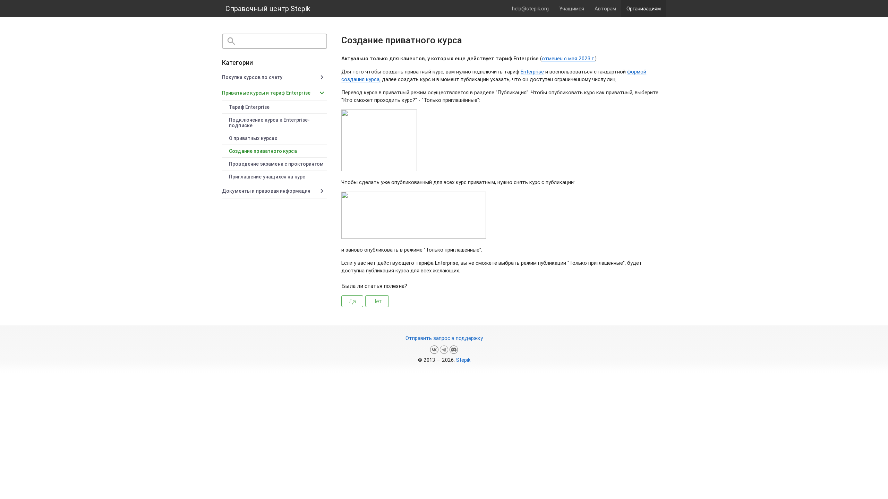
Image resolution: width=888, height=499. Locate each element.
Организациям (643, 8)
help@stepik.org (530, 8)
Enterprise (532, 71)
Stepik (463, 360)
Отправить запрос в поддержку (444, 338)
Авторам (605, 8)
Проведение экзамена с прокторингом (276, 164)
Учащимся (571, 8)
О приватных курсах (253, 138)
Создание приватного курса (263, 151)
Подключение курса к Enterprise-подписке (269, 123)
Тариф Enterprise (249, 107)
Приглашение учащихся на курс (267, 177)
